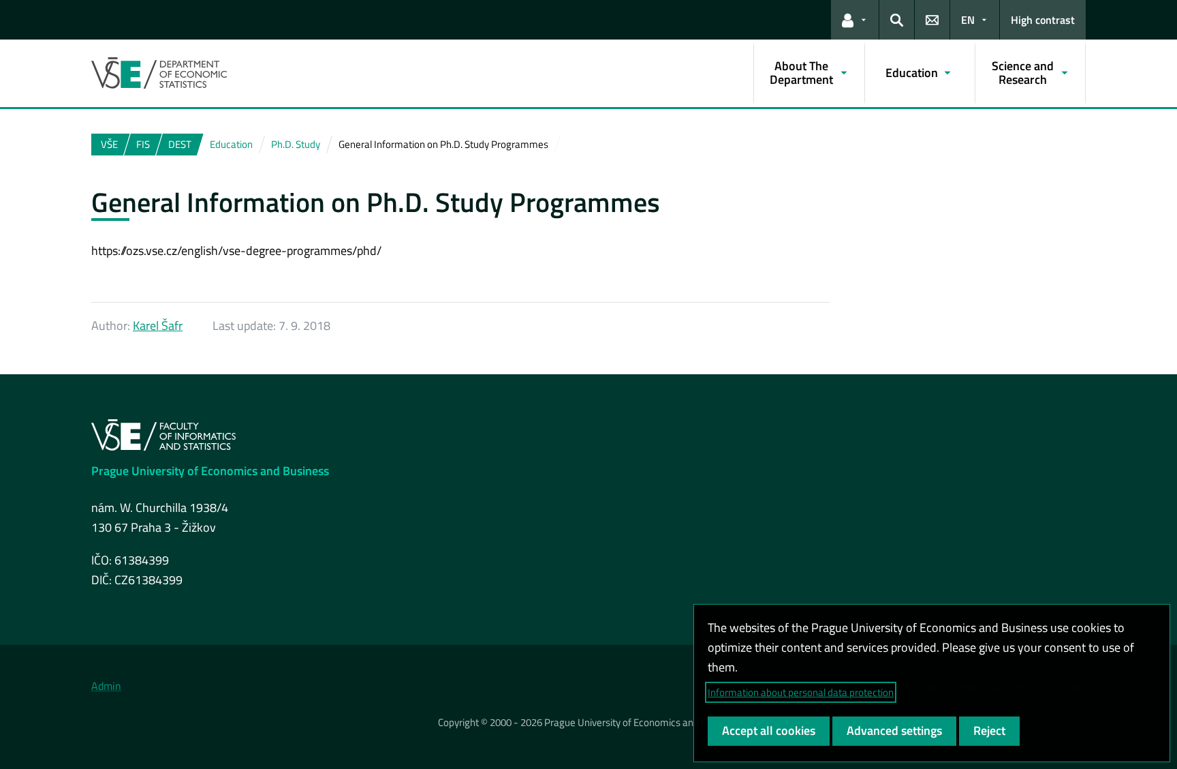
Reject (989, 730)
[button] (855, 20)
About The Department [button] (801, 73)
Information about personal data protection (801, 692)
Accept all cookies (768, 730)
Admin (106, 686)
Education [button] (911, 72)
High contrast (1043, 20)
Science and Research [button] (1023, 73)
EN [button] (968, 20)
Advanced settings (894, 730)
